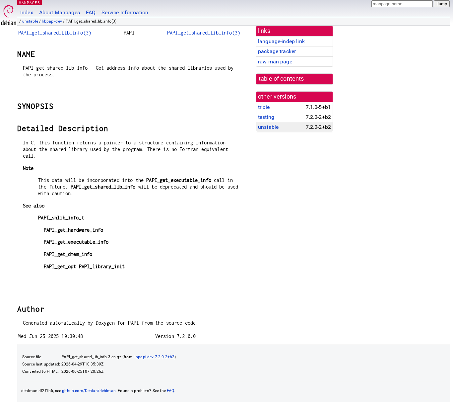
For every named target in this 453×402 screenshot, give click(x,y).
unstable (30, 21)
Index (26, 12)
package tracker (277, 51)
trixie (264, 107)
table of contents (281, 78)
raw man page (275, 61)
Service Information (124, 12)
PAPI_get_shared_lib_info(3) (54, 33)
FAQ (91, 12)
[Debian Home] (8, 13)
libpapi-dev (52, 21)
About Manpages (59, 12)
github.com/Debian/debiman (89, 390)
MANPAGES (29, 2)
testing (266, 117)
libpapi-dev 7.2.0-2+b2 (154, 357)
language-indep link (281, 41)
